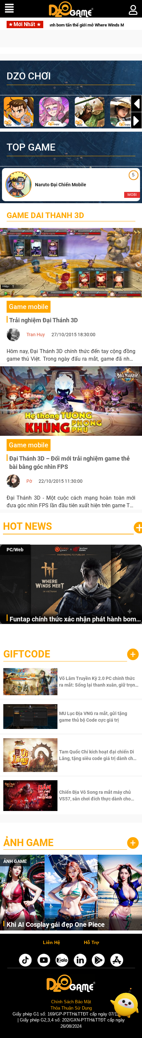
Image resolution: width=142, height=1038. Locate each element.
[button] (136, 120)
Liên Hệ (51, 943)
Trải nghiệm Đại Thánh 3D (43, 320)
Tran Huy (35, 334)
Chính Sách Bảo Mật (71, 1001)
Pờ (29, 481)
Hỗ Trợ (91, 943)
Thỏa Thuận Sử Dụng (71, 1008)
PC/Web (15, 549)
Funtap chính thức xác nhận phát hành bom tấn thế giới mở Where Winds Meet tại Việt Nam (73, 619)
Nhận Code (98, 681)
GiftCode (26, 654)
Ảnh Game (28, 842)
